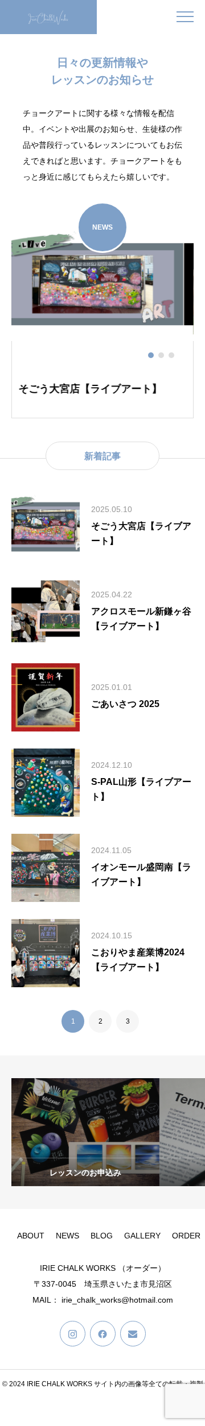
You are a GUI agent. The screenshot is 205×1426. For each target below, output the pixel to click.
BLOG (102, 1235)
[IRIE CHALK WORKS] (48, 17)
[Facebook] (103, 1333)
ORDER (186, 1235)
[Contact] (133, 1333)
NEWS (67, 1235)
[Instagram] (72, 1333)
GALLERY (142, 1235)
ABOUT (30, 1235)
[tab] (151, 355)
